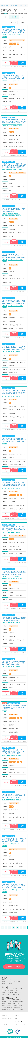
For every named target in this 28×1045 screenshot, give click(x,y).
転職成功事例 (5, 994)
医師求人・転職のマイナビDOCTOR (9, 5)
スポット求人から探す (8, 983)
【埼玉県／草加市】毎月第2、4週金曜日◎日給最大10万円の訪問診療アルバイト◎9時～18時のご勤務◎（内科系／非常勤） (14, 840)
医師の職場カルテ (18, 1007)
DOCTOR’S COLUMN (16, 999)
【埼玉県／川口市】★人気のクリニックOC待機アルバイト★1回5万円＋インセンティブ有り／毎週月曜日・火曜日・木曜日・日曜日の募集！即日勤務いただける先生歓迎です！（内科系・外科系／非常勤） (14, 77)
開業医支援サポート (7, 1005)
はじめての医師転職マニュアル (10, 990)
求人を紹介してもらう (14, 63)
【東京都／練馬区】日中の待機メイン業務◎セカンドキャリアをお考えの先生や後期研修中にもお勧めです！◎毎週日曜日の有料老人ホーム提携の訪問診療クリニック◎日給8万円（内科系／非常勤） (14, 302)
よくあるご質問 (14, 994)
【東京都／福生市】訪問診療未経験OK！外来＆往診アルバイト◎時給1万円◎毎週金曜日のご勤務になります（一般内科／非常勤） (14, 440)
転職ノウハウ (5, 999)
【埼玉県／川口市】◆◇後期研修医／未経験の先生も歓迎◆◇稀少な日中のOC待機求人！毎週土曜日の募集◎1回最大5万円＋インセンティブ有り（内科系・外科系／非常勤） (14, 165)
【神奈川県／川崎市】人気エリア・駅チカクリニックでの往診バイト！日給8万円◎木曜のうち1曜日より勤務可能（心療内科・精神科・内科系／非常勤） (14, 528)
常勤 (4, 17)
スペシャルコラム (6, 1003)
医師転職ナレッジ (6, 1001)
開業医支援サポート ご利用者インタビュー (13, 1009)
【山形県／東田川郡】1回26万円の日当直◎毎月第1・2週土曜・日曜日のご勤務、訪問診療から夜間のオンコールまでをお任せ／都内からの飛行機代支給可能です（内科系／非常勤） (14, 121)
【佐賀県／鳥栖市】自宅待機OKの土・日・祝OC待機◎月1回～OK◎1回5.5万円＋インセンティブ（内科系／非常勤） (14, 795)
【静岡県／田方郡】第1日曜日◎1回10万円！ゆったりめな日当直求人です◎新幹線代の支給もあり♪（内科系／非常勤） (14, 886)
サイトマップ (4, 1021)
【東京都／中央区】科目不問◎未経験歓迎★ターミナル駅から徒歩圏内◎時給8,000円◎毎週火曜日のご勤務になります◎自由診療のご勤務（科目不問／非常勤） (14, 392)
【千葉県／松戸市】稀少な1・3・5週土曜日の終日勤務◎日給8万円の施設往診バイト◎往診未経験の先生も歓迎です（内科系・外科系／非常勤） (13, 348)
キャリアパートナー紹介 (8, 992)
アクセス (3, 1024)
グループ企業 (17, 1021)
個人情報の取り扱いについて (7, 1018)
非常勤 (14, 17)
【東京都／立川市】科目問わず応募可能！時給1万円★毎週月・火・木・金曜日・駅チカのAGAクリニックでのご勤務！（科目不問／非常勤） (14, 31)
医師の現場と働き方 (18, 1001)
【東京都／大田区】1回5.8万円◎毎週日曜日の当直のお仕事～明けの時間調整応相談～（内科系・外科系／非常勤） (14, 618)
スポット (23, 17)
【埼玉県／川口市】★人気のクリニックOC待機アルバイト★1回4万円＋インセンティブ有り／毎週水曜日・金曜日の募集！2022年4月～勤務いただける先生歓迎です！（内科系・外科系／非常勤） (14, 256)
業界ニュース (16, 1003)
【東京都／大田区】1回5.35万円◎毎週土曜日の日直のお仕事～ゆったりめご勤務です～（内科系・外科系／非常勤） (14, 663)
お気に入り (6, 63)
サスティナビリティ (19, 1024)
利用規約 (17, 1015)
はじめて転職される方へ (16, 988)
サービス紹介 (5, 988)
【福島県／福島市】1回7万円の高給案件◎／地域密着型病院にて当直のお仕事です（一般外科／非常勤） (14, 707)
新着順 (22, 22)
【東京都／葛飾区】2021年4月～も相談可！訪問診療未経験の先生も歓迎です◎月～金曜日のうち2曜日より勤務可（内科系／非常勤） (14, 484)
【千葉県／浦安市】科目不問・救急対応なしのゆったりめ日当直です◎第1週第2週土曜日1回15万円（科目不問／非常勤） (14, 572)
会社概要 (3, 1015)
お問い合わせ (17, 1018)
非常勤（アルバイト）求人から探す (11, 981)
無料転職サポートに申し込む (14, 967)
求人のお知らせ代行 (7, 1007)
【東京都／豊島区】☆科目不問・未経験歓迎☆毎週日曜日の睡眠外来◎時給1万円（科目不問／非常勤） (14, 210)
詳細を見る (22, 63)
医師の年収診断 (18, 1005)
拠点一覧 (18, 992)
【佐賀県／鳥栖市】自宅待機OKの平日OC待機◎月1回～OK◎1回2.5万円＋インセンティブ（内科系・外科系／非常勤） (14, 751)
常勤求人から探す (6, 979)
